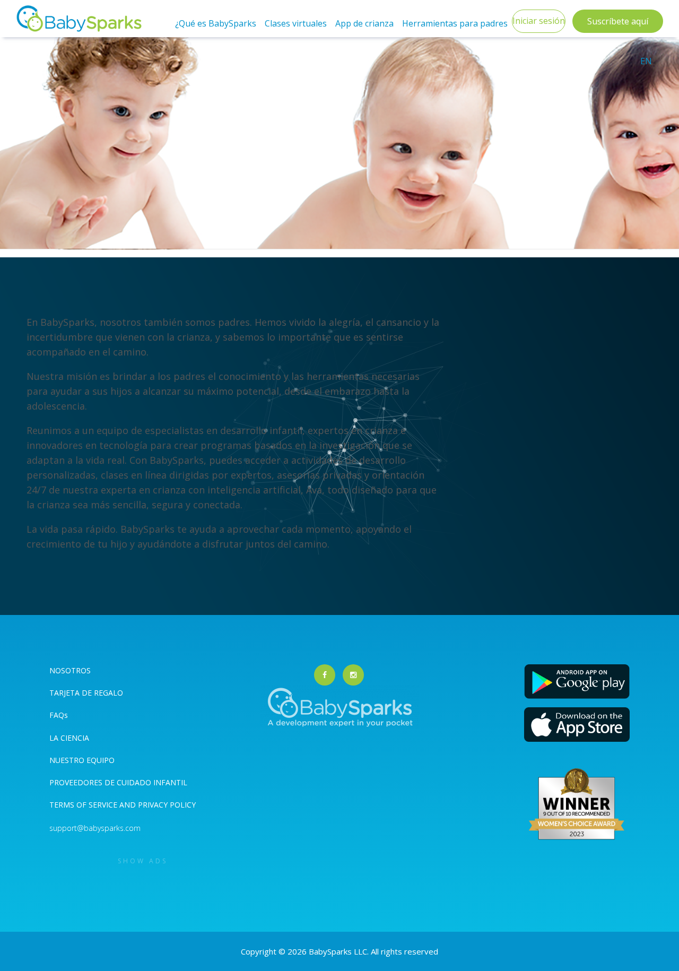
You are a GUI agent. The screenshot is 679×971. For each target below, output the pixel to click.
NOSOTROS (70, 670)
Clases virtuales (296, 23)
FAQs (58, 715)
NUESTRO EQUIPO (82, 760)
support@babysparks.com (95, 828)
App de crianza (364, 23)
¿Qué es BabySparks (215, 23)
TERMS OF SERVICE (84, 805)
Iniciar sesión (538, 21)
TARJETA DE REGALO (86, 693)
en (646, 61)
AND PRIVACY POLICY (157, 805)
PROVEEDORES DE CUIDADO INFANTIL (118, 782)
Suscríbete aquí (617, 21)
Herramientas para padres (455, 23)
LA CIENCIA (69, 738)
